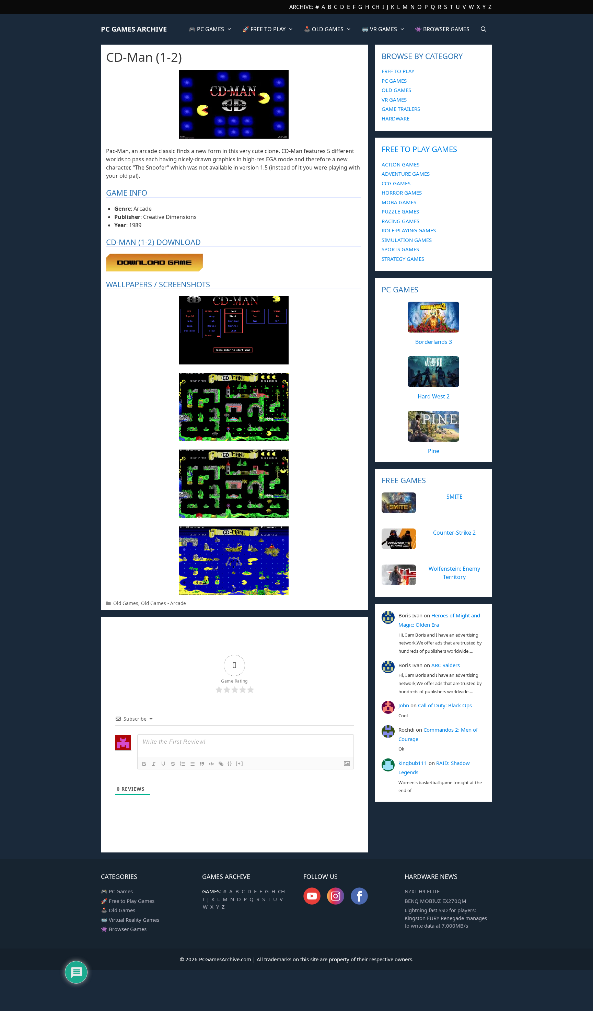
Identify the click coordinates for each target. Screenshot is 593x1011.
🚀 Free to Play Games (127, 900)
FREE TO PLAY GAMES (419, 149)
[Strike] (173, 764)
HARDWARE (395, 118)
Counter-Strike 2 (454, 532)
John (403, 705)
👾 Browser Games (124, 929)
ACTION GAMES (400, 164)
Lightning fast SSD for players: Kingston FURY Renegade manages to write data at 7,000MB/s (446, 918)
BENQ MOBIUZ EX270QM (435, 900)
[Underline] (163, 764)
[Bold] (144, 764)
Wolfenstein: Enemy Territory (454, 573)
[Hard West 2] (433, 383)
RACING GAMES (400, 221)
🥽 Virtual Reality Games (130, 919)
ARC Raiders (445, 665)
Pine (433, 451)
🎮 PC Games (117, 891)
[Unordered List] (192, 764)
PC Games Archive (134, 29)
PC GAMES (394, 80)
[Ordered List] (182, 764)
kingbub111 (412, 762)
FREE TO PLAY (398, 71)
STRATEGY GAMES (403, 258)
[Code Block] (211, 764)
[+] (239, 763)
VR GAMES (394, 99)
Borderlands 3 (433, 342)
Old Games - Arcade (163, 603)
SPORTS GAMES (400, 249)
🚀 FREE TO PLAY (264, 29)
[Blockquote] (202, 764)
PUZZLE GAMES (400, 211)
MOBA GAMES (399, 202)
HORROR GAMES (402, 192)
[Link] (221, 764)
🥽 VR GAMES (379, 29)
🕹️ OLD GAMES (324, 29)
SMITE (454, 496)
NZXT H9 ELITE (422, 891)
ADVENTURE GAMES (406, 173)
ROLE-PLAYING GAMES (409, 230)
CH (376, 7)
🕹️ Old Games (118, 910)
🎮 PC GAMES (206, 29)
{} (230, 763)
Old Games (125, 603)
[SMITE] (399, 509)
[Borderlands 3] (433, 328)
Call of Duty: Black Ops (445, 705)
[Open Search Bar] (483, 29)
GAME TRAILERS (401, 108)
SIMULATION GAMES (407, 239)
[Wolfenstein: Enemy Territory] (399, 581)
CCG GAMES (396, 183)
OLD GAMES (396, 89)
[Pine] (433, 437)
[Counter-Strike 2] (399, 545)
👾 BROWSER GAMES (442, 29)
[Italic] (154, 764)
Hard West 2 (434, 396)
